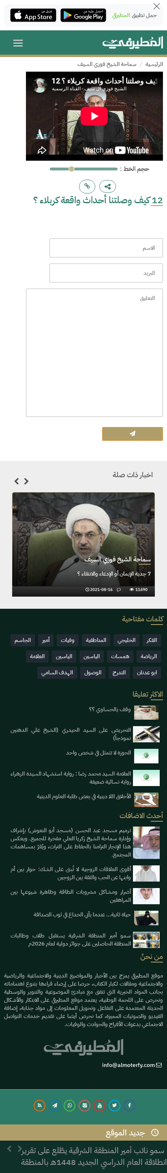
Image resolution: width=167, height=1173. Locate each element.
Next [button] (26, 483)
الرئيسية (154, 64)
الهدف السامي (57, 672)
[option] (83, 544)
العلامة (37, 656)
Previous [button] (16, 483)
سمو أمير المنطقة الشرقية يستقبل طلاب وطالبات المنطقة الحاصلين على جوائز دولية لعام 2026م (71, 939)
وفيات (68, 640)
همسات (120, 656)
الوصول (92, 672)
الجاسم (23, 640)
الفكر (152, 640)
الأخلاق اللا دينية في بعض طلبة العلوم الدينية (84, 796)
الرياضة (149, 656)
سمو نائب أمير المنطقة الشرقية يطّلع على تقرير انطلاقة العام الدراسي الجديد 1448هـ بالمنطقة (94, 1151)
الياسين (92, 656)
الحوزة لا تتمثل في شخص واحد (98, 752)
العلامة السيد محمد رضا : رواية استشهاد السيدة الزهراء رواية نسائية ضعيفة (71, 777)
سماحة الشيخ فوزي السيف (107, 64)
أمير (45, 640)
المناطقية (96, 640)
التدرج (119, 672)
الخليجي (126, 640)
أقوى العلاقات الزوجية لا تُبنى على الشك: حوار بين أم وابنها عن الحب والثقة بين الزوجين (71, 873)
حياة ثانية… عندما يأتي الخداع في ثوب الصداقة (82, 914)
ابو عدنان (147, 672)
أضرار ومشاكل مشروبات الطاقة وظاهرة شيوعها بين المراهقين (71, 896)
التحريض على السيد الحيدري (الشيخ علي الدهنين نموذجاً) (71, 734)
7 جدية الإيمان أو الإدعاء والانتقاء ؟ (114, 574)
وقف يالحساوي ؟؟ (110, 709)
